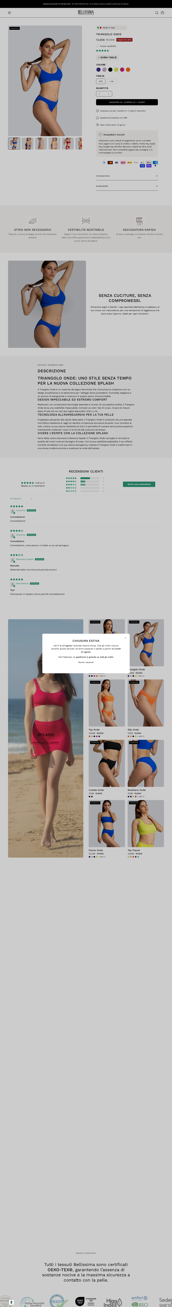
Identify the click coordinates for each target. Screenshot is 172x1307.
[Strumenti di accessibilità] (11, 1302)
